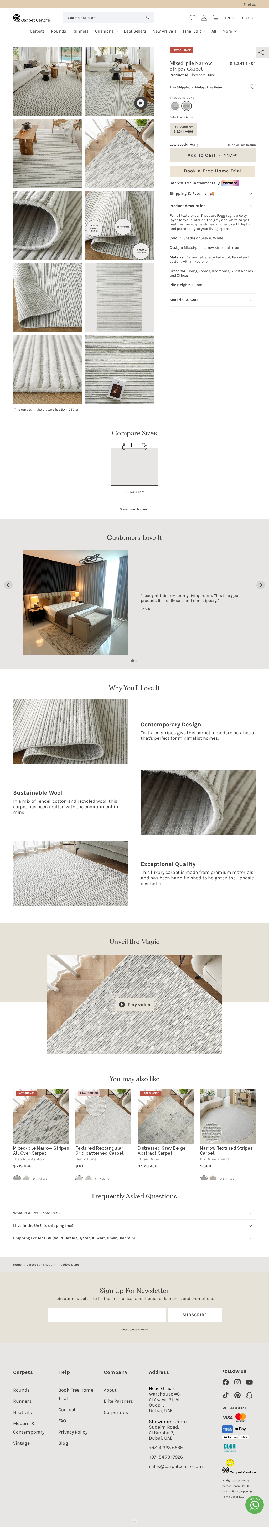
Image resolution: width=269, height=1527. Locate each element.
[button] (106, 29)
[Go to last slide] (8, 585)
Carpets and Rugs (39, 1264)
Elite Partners (118, 1401)
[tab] (132, 660)
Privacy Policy (72, 1432)
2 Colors (40, 1179)
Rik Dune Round (214, 1159)
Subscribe (194, 1314)
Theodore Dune (68, 1264)
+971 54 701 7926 (166, 1457)
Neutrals (22, 1412)
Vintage (21, 1443)
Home (17, 1264)
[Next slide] (260, 585)
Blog (63, 1443)
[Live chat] (254, 1505)
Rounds (21, 1390)
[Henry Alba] (88, 1179)
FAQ (62, 1421)
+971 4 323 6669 (166, 1447)
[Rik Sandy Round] (213, 1179)
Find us (250, 4)
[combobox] (108, 17)
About (110, 1390)
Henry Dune (85, 1159)
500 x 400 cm (183, 129)
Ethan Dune (148, 1159)
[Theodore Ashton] (175, 106)
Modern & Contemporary (28, 1427)
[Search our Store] (148, 18)
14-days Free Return (209, 87)
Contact (67, 1410)
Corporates (116, 1412)
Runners (22, 1401)
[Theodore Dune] (26, 1179)
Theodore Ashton (28, 1159)
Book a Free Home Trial (213, 171)
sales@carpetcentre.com (176, 1466)
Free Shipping (180, 87)
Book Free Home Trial (75, 1394)
